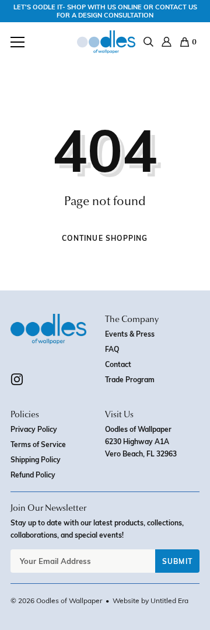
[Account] (167, 42)
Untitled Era (169, 600)
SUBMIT (177, 561)
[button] (17, 42)
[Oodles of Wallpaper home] (106, 42)
